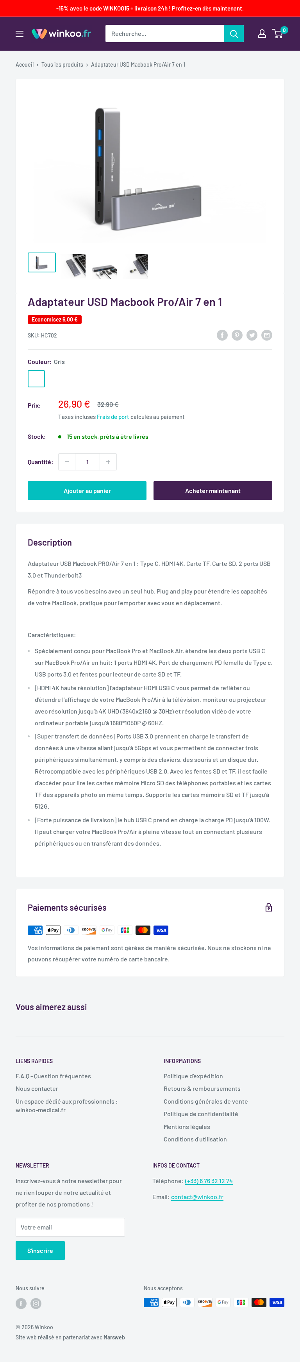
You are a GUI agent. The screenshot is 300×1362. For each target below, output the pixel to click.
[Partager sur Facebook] (222, 335)
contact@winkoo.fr (197, 1196)
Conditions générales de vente (206, 1101)
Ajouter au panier (87, 490)
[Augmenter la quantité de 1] (108, 462)
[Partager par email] (266, 335)
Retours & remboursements (202, 1088)
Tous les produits (62, 64)
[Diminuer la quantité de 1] (67, 462)
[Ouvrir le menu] (19, 34)
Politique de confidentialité (201, 1113)
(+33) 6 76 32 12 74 (209, 1180)
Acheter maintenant (213, 490)
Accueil (25, 64)
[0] (278, 33)
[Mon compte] (262, 33)
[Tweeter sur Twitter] (251, 335)
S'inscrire (40, 1250)
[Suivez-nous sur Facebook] (21, 1303)
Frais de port (113, 416)
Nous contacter (37, 1088)
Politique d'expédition (193, 1075)
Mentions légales (187, 1126)
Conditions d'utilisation (195, 1139)
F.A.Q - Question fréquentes (53, 1075)
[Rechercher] (234, 33)
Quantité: (41, 461)
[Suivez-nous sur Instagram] (35, 1303)
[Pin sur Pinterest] (237, 335)
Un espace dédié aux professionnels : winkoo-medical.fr (67, 1105)
